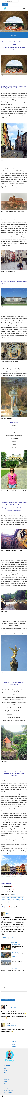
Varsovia (10, 901)
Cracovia (3, 899)
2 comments (20, 26)
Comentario (3, 974)
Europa (14, 1044)
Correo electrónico (5, 993)
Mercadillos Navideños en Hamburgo (17, 947)
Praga (22, 899)
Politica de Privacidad (8, 1090)
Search (5, 4)
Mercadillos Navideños (16, 944)
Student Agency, (5, 575)
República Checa (4, 901)
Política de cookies (8, 1092)
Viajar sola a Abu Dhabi (17, 961)
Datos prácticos (15, 952)
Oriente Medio (7, 1079)
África (14, 1039)
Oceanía (14, 1046)
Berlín (8, 897)
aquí (12, 886)
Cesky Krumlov (13, 897)
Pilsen (13, 899)
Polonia (17, 899)
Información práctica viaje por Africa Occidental (18, 954)
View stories (4, 937)
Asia (14, 1043)
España (5, 1081)
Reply (3, 1020)
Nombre (3, 987)
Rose (12, 26)
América (14, 1041)
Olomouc (8, 899)
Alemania (3, 897)
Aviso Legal (6, 1088)
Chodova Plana (20, 897)
